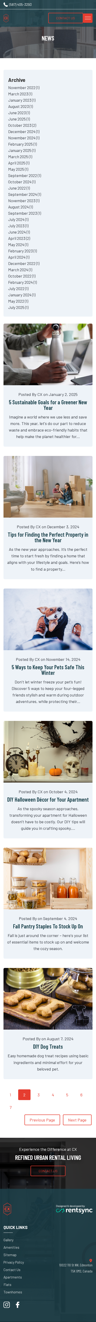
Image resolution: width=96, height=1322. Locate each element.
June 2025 (19, 119)
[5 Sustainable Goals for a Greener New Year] (48, 354)
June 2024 (19, 232)
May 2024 (18, 244)
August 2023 (20, 106)
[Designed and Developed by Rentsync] (74, 1209)
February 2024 (22, 282)
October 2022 (21, 276)
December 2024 (23, 131)
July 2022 (18, 288)
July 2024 (18, 219)
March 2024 (20, 269)
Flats (7, 1285)
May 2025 (18, 169)
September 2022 (24, 175)
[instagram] (6, 1306)
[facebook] (17, 1306)
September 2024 (24, 194)
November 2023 (23, 200)
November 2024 (23, 137)
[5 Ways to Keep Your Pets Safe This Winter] (48, 619)
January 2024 (21, 294)
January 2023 (21, 100)
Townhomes (12, 1292)
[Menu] (88, 18)
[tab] (48, 193)
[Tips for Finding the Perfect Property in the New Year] (48, 487)
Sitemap (10, 1255)
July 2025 (18, 307)
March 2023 (20, 93)
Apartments (12, 1277)
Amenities (11, 1247)
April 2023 (19, 238)
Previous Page (42, 1119)
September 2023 (24, 213)
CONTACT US (48, 1171)
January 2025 (21, 150)
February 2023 (22, 250)
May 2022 (18, 301)
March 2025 (20, 156)
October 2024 (21, 181)
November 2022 (23, 87)
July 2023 (18, 225)
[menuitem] (21, 1240)
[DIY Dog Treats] (48, 999)
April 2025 (18, 163)
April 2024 (18, 257)
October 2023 (22, 125)
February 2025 (22, 144)
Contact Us (65, 18)
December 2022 (23, 263)
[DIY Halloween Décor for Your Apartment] (48, 752)
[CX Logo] (15, 18)
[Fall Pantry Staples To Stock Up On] (48, 878)
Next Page (77, 1119)
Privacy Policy (13, 1262)
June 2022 (19, 188)
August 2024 (20, 206)
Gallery (8, 1240)
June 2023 (19, 112)
